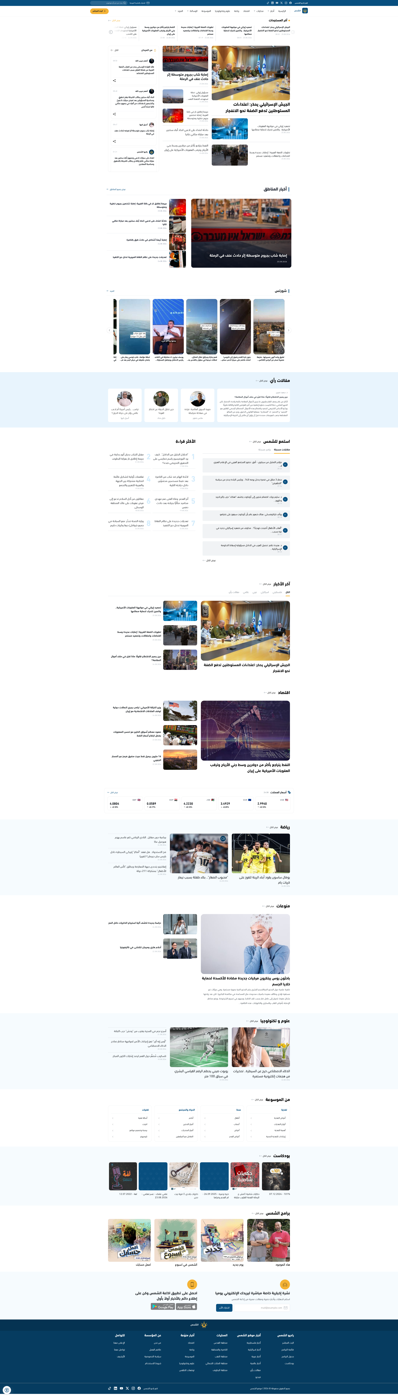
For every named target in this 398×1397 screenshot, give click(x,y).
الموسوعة (206, 11)
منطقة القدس (220, 1343)
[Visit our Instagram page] (286, 3)
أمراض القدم (234, 1136)
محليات (260, 11)
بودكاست (289, 1363)
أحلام (191, 1118)
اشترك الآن (224, 1308)
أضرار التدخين (188, 1124)
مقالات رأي (255, 1370)
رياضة (236, 11)
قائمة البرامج (287, 1350)
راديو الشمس (285, 1335)
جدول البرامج (288, 1356)
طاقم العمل (155, 1350)
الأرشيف (121, 1356)
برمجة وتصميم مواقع (138, 1130)
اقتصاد (246, 11)
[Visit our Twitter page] (281, 3)
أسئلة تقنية (142, 1118)
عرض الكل (116, 20)
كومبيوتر (143, 1136)
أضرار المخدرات (187, 1130)
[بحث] (124, 3)
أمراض (236, 1130)
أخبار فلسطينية (254, 1343)
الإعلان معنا (119, 1343)
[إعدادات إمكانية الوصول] (7, 1390)
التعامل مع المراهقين (184, 1136)
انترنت (144, 1124)
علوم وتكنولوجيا (222, 11)
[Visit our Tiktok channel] (268, 3)
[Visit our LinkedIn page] (272, 3)
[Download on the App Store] (186, 1306)
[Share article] (114, 81)
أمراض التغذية (279, 1118)
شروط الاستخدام (153, 1363)
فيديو (258, 1377)
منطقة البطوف (220, 1370)
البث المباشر (98, 11)
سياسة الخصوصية (152, 1356)
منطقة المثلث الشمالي (216, 1363)
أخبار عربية (256, 1356)
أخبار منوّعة (187, 1335)
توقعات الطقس (186, 1370)
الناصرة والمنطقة (219, 1350)
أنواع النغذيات (279, 1124)
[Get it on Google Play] (163, 1306)
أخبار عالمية (255, 1363)
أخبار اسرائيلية (254, 1350)
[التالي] (109, 330)
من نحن (157, 1343)
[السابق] (288, 330)
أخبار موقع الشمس (249, 1335)
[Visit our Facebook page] (290, 3)
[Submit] (111, 32)
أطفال (237, 1118)
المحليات (222, 1335)
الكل (116, 50)
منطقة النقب (221, 1356)
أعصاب (236, 1124)
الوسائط (193, 11)
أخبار (272, 11)
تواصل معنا (119, 1350)
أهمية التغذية (280, 1130)
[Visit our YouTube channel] (277, 3)
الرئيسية (282, 11)
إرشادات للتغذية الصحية (275, 1136)
